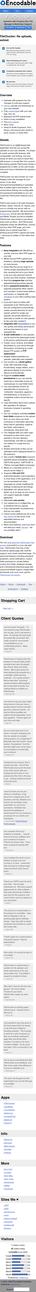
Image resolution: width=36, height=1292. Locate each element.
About (2, 584)
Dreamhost (5, 213)
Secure (7, 105)
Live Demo (10, 28)
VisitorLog (24, 1277)
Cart (17, 10)
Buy (28, 28)
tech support (13, 121)
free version (9, 516)
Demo (11, 584)
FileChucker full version (10, 574)
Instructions (13, 588)
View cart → (8, 608)
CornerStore (23, 323)
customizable (14, 111)
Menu (5, 10)
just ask (24, 527)
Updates (24, 588)
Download (21, 28)
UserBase (8, 296)
